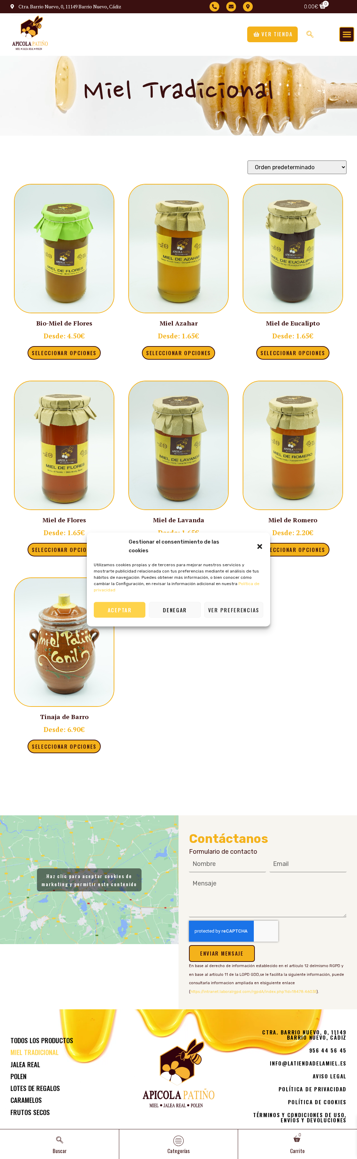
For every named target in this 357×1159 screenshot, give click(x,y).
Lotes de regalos (35, 1088)
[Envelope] (231, 7)
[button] (259, 546)
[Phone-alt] (214, 7)
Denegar (175, 610)
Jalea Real (25, 1064)
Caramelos (26, 1100)
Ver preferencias (233, 610)
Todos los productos (41, 1040)
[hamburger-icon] (178, 1141)
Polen (18, 1076)
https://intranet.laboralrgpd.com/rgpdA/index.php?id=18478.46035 (253, 991)
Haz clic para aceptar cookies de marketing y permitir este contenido (89, 880)
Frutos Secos (30, 1112)
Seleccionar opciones (64, 353)
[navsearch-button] (309, 34)
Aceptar (120, 610)
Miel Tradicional (34, 1052)
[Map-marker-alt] (248, 7)
